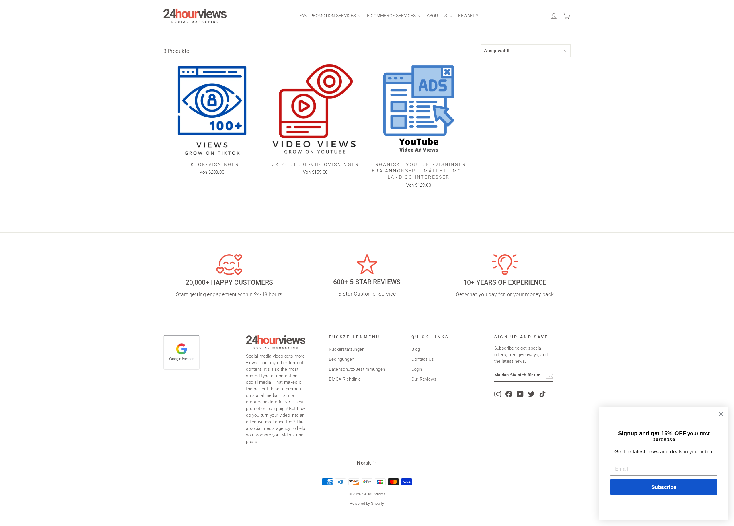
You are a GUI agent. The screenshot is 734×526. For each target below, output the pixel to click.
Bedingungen (341, 359)
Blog (415, 349)
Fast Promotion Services (328, 15)
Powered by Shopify (367, 503)
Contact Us (422, 359)
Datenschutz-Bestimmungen (357, 369)
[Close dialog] (721, 414)
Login (416, 369)
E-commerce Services (392, 15)
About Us (437, 15)
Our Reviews (423, 379)
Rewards (468, 15)
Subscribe (663, 487)
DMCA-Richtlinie (345, 379)
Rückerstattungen (346, 349)
